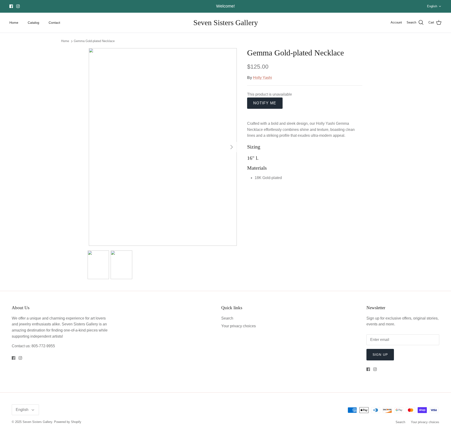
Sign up (380, 354)
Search (227, 318)
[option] (163, 147)
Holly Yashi (262, 78)
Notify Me (264, 103)
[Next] (231, 147)
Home (13, 22)
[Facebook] (11, 6)
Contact (54, 22)
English (432, 6)
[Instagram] (18, 6)
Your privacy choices (238, 326)
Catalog (33, 22)
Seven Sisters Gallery (37, 422)
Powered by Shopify (67, 422)
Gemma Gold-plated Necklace (94, 41)
